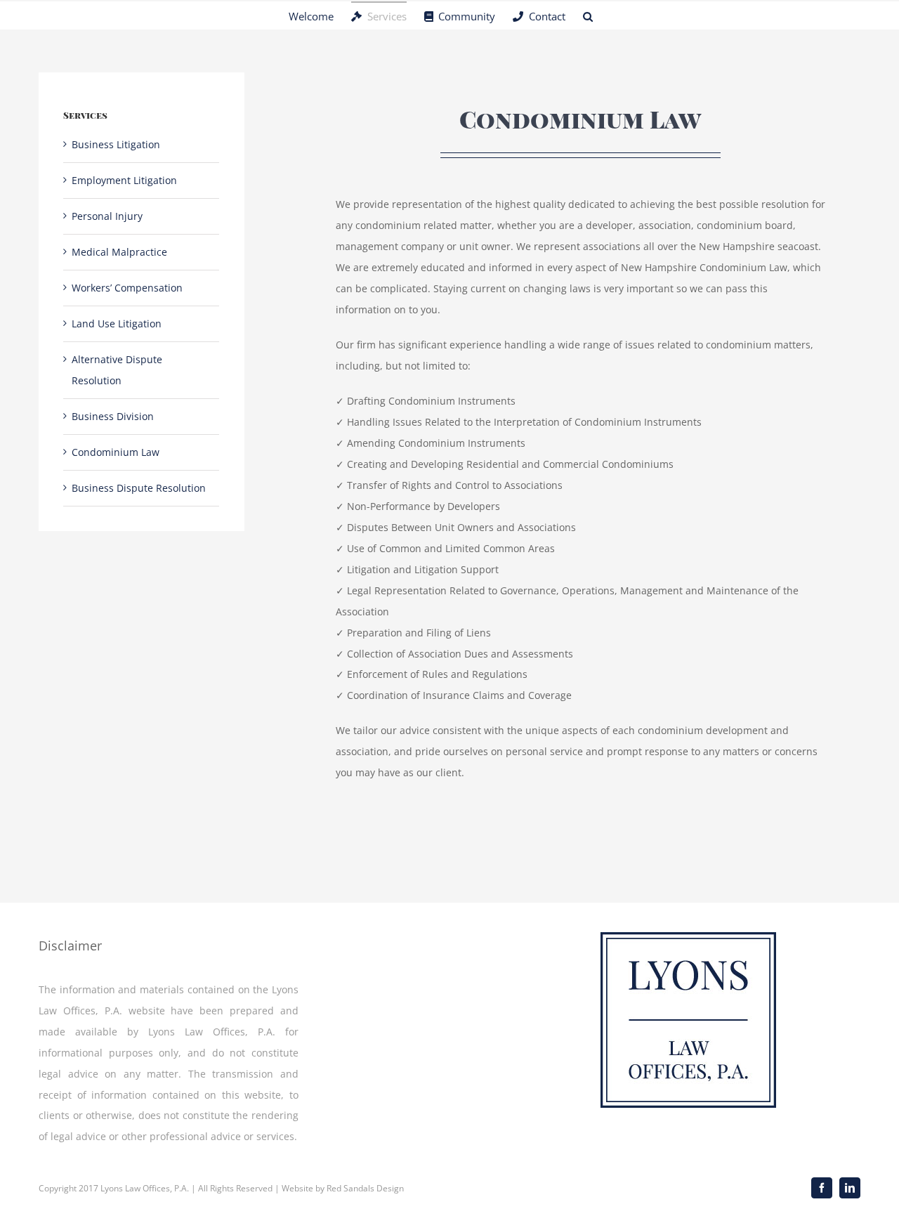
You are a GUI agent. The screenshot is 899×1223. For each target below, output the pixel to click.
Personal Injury (107, 216)
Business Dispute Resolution (139, 488)
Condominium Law (115, 452)
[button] (588, 15)
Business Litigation (116, 144)
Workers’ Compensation (127, 287)
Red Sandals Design (365, 1188)
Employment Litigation (124, 180)
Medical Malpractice (119, 252)
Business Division (113, 416)
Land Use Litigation (117, 323)
